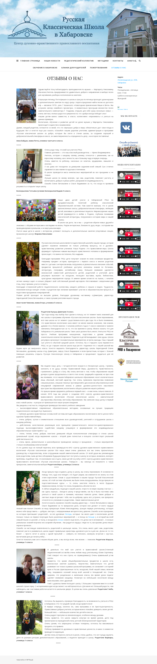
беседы (68, 514)
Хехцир (91, 517)
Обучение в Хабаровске (45, 67)
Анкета (131, 61)
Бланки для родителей (73, 67)
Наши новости (52, 61)
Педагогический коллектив (79, 61)
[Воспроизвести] (120, 182)
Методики (103, 61)
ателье (60, 520)
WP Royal (29, 660)
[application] (129, 177)
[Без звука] (136, 182)
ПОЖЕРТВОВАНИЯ (98, 67)
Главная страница (30, 61)
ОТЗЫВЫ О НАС (118, 67)
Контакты (118, 61)
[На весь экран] (138, 182)
